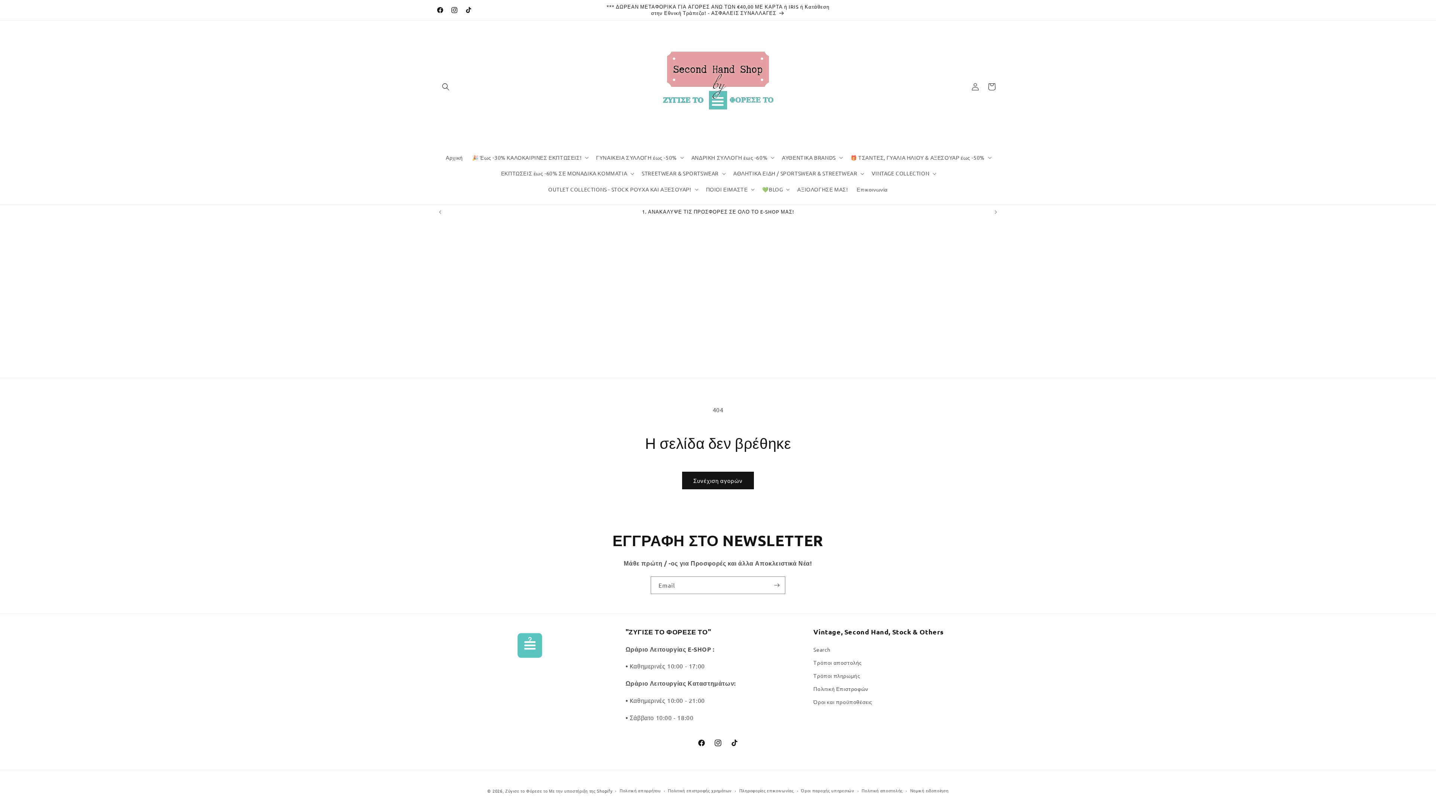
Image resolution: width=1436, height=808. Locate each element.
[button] (446, 87)
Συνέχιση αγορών (718, 480)
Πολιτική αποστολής (882, 790)
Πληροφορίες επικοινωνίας (766, 790)
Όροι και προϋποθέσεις (842, 701)
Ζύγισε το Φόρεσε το (527, 791)
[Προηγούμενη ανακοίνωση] (440, 212)
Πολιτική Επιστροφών (840, 688)
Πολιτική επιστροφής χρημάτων (700, 790)
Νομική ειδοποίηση (929, 790)
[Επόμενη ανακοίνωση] (996, 212)
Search (822, 649)
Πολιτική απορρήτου (640, 790)
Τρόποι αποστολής (837, 662)
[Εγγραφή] (776, 585)
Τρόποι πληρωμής (836, 675)
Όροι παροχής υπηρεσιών (827, 790)
